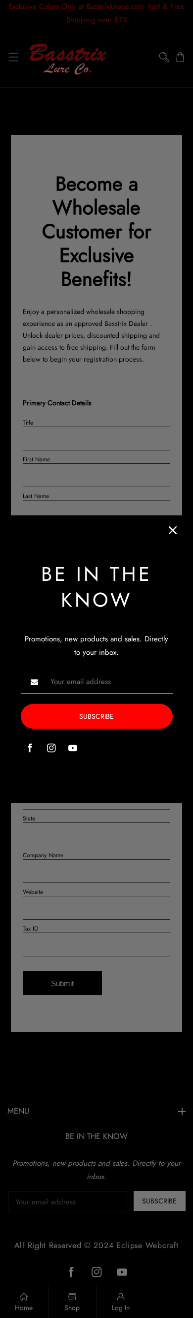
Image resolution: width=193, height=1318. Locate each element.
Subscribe (96, 716)
